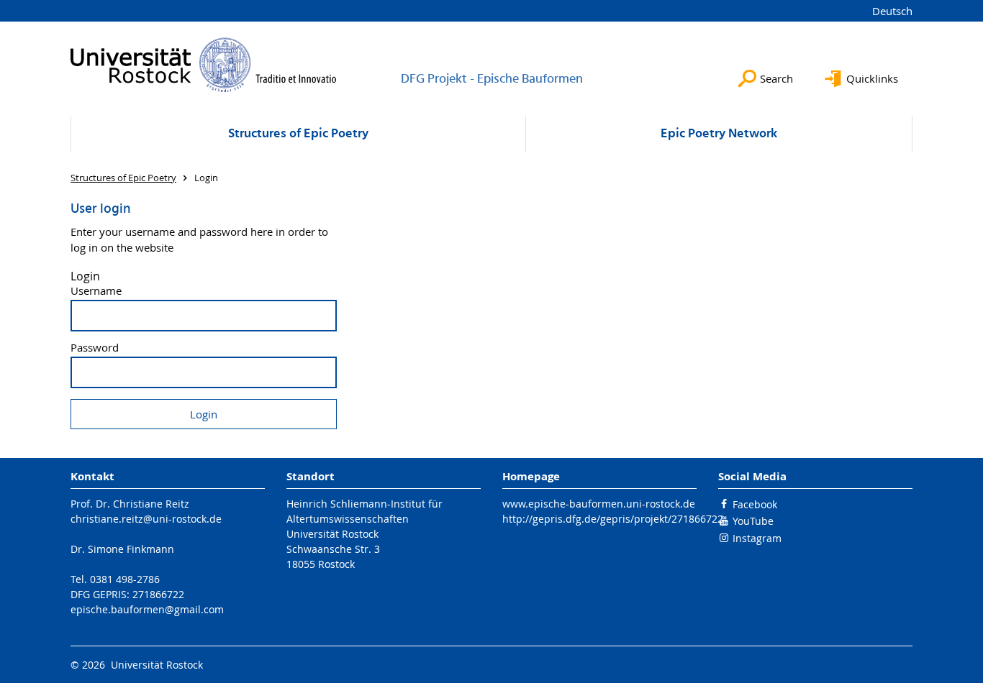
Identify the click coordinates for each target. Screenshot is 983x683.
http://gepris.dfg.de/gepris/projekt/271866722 (612, 519)
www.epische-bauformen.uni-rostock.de (598, 503)
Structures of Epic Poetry (298, 134)
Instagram (757, 538)
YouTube (753, 521)
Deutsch (892, 11)
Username (96, 290)
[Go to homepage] (204, 64)
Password (95, 347)
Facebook (755, 504)
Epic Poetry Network (719, 134)
